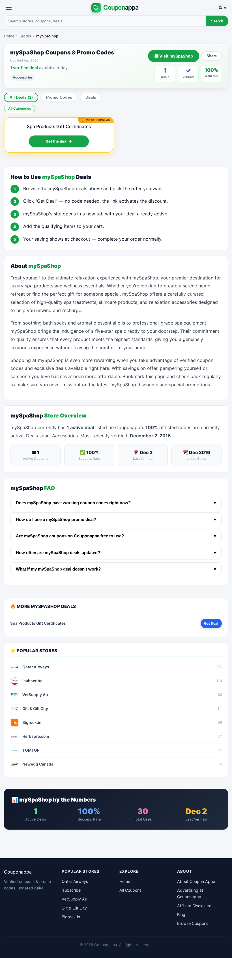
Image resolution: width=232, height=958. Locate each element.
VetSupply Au (74, 898)
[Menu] (8, 7)
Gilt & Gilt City (74, 908)
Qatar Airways (75, 881)
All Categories (19, 109)
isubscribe (71, 890)
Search (217, 21)
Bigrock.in (71, 916)
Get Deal (211, 623)
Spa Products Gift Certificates (59, 126)
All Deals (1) (21, 97)
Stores (25, 36)
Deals (90, 97)
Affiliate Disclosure (194, 905)
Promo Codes (59, 97)
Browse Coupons (192, 923)
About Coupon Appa (196, 881)
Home (9, 36)
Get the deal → (59, 141)
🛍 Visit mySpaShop (173, 56)
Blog (181, 914)
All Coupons (130, 890)
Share (212, 56)
